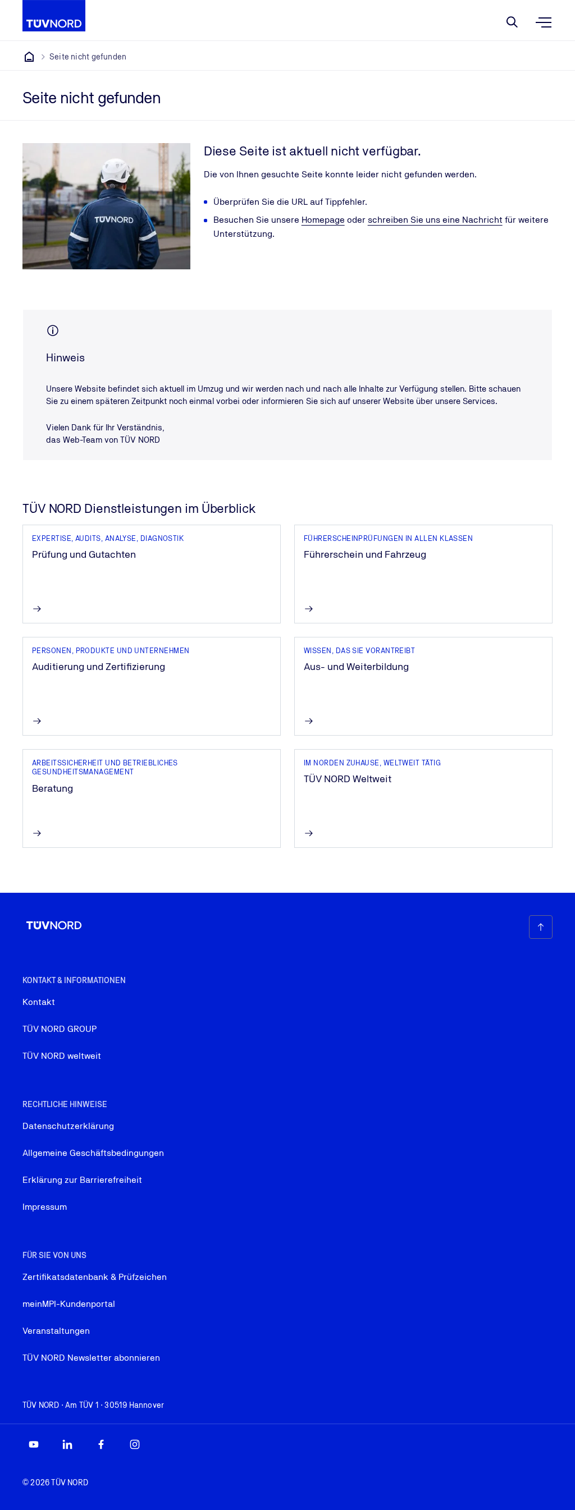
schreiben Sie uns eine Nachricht (435, 219)
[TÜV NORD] (29, 56)
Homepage (323, 219)
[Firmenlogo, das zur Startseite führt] (53, 15)
